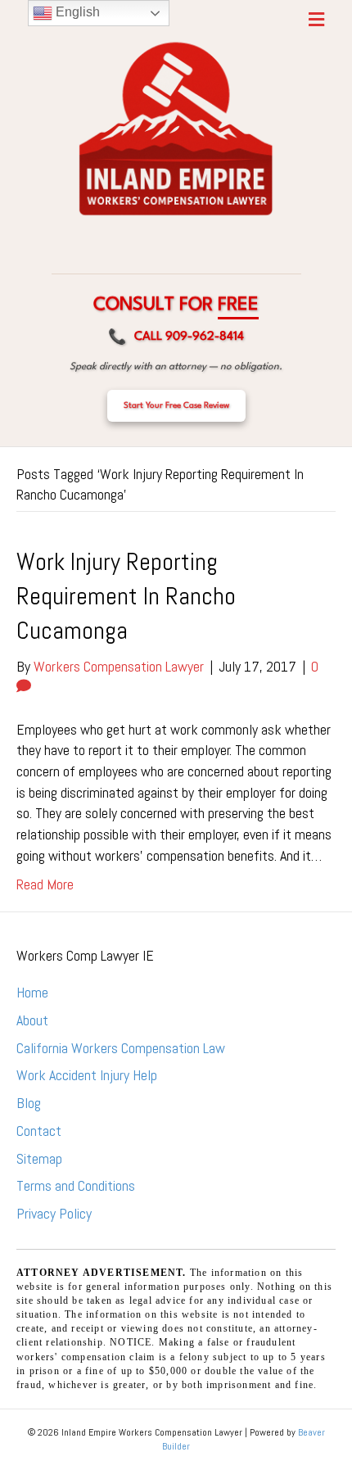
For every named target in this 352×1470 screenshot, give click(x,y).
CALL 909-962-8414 (176, 338)
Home (32, 992)
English (76, 12)
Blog (28, 1102)
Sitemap (39, 1158)
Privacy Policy (54, 1213)
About (32, 1020)
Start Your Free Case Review (176, 405)
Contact (38, 1130)
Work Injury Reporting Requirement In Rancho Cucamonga (126, 596)
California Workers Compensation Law (120, 1047)
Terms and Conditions (75, 1185)
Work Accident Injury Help (86, 1074)
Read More (45, 884)
